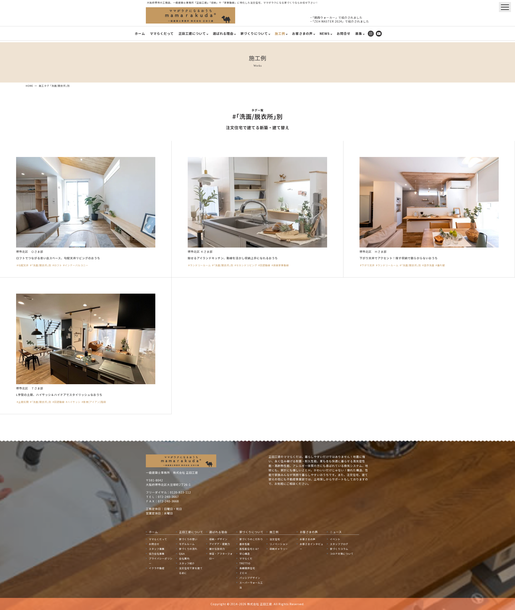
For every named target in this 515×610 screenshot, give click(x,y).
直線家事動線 (281, 265)
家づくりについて (254, 33)
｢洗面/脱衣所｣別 (41, 265)
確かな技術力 (217, 548)
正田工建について (192, 33)
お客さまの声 (302, 33)
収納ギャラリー (279, 548)
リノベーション (279, 544)
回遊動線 (265, 265)
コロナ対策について (341, 553)
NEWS (325, 33)
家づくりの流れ (188, 548)
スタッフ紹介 (187, 563)
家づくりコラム (339, 548)
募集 (358, 33)
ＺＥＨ (243, 573)
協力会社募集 (157, 553)
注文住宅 (275, 539)
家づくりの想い (188, 539)
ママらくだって (162, 33)
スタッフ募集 (157, 548)
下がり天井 (368, 265)
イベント (335, 539)
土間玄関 (23, 402)
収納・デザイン (218, 539)
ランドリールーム (200, 265)
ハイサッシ (73, 402)
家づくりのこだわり (251, 539)
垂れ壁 (441, 265)
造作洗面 (429, 265)
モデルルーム (187, 544)
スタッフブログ (339, 544)
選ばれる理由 (223, 33)
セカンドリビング (246, 265)
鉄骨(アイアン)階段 (94, 402)
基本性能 (244, 544)
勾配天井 (23, 265)
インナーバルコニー (76, 265)
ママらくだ (245, 558)
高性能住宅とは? (249, 548)
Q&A (182, 553)
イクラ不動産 (157, 568)
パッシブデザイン (249, 577)
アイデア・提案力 (219, 544)
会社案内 (184, 558)
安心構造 (244, 553)
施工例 (280, 33)
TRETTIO (244, 563)
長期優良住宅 (247, 568)
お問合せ (343, 33)
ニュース (336, 532)
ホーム (140, 33)
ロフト (58, 265)
